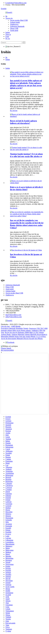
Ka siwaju (13, 110)
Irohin (7, 32)
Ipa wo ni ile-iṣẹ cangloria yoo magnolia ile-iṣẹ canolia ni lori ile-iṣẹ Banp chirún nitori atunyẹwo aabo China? (26, 224)
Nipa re (8, 34)
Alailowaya (14, 24)
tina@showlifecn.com (13, 315)
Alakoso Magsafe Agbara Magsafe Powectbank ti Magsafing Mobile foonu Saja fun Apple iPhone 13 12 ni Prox (24, 335)
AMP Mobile (16, 326)
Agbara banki (15, 22)
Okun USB (14, 28)
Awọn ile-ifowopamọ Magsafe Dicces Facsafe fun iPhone (22, 338)
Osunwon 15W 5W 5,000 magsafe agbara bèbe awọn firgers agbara (24, 329)
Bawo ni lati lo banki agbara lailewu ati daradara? (23, 122)
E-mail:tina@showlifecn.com (15, 3)
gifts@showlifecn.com (13, 317)
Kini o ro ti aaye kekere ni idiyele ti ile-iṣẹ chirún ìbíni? (26, 188)
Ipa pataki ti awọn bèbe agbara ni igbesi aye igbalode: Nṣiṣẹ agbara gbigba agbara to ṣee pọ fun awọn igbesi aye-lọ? (26, 84)
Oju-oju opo (5, 326)
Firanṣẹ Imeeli (6, 348)
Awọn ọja (9, 18)
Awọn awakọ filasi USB (19, 20)
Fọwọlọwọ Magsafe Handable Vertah (14, 328)
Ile (6, 16)
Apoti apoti (14, 30)
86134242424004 (7, 350)
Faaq (7, 36)
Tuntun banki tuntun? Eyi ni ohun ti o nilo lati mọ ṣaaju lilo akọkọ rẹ (26, 155)
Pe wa (7, 38)
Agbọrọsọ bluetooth (17, 26)
